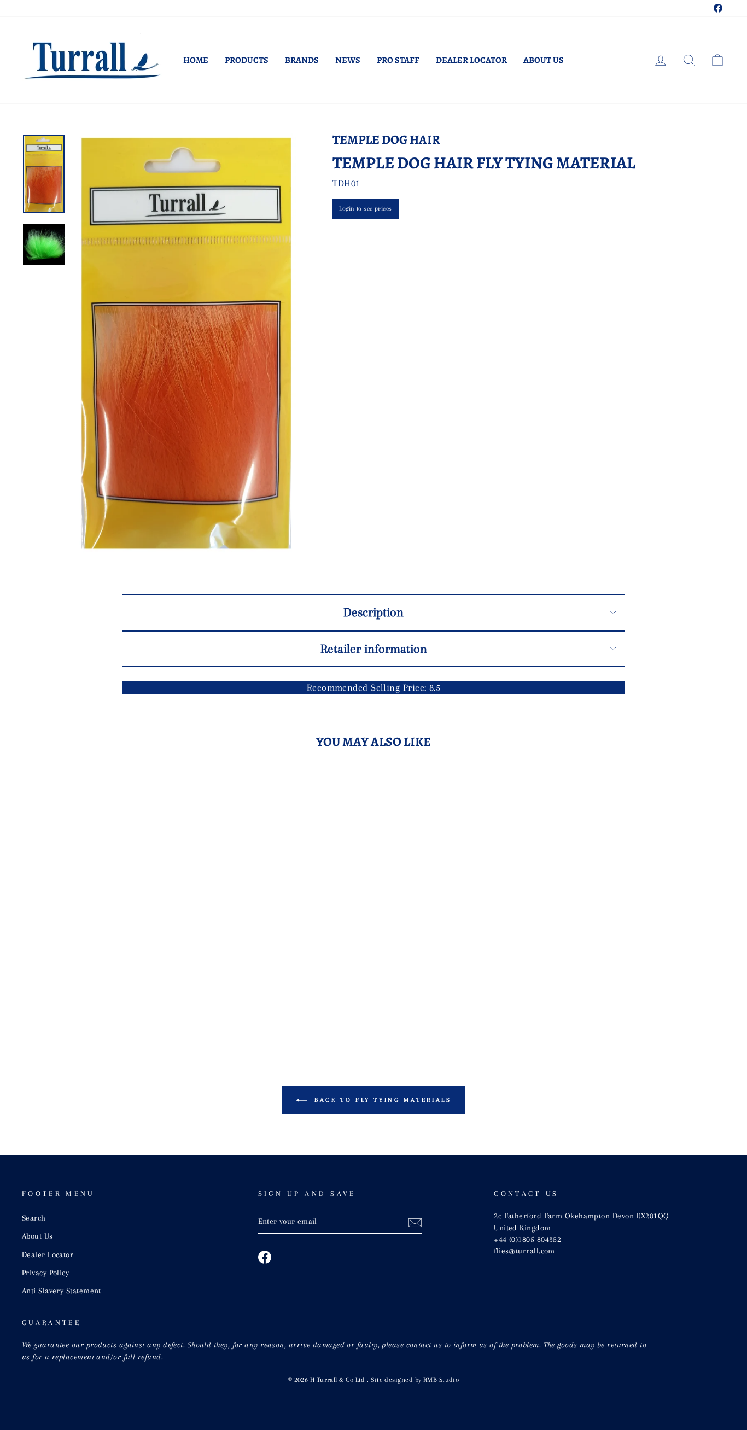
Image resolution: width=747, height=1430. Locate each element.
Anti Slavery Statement (61, 1290)
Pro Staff (398, 60)
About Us (543, 60)
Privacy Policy (45, 1272)
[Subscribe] (415, 1222)
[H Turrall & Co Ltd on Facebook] (264, 1257)
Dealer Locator (471, 60)
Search (34, 1217)
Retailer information (373, 648)
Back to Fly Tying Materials (381, 1100)
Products (247, 60)
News (347, 60)
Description (373, 612)
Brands (302, 60)
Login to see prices (365, 208)
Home (195, 60)
